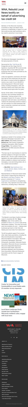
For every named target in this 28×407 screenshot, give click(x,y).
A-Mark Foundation (6, 384)
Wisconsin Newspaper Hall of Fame (9, 396)
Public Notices (5, 369)
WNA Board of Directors (7, 344)
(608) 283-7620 (14, 332)
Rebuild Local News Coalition (12, 177)
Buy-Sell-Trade (5, 371)
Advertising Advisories (6, 359)
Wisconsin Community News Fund (9, 392)
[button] (25, 3)
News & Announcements (8, 261)
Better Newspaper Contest (7, 386)
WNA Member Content (6, 373)
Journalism (4, 365)
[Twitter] (14, 337)
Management (4, 367)
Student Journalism (6, 390)
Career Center (5, 361)
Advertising (4, 382)
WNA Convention (5, 394)
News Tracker (5, 375)
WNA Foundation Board (7, 346)
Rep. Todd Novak (14, 64)
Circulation (4, 363)
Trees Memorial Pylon (6, 398)
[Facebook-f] (11, 337)
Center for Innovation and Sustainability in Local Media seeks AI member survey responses (13, 286)
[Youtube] (17, 337)
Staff (3, 350)
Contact (3, 352)
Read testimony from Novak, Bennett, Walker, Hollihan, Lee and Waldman (14, 168)
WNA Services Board (6, 348)
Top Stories (16, 261)
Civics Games (5, 388)
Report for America (14, 222)
